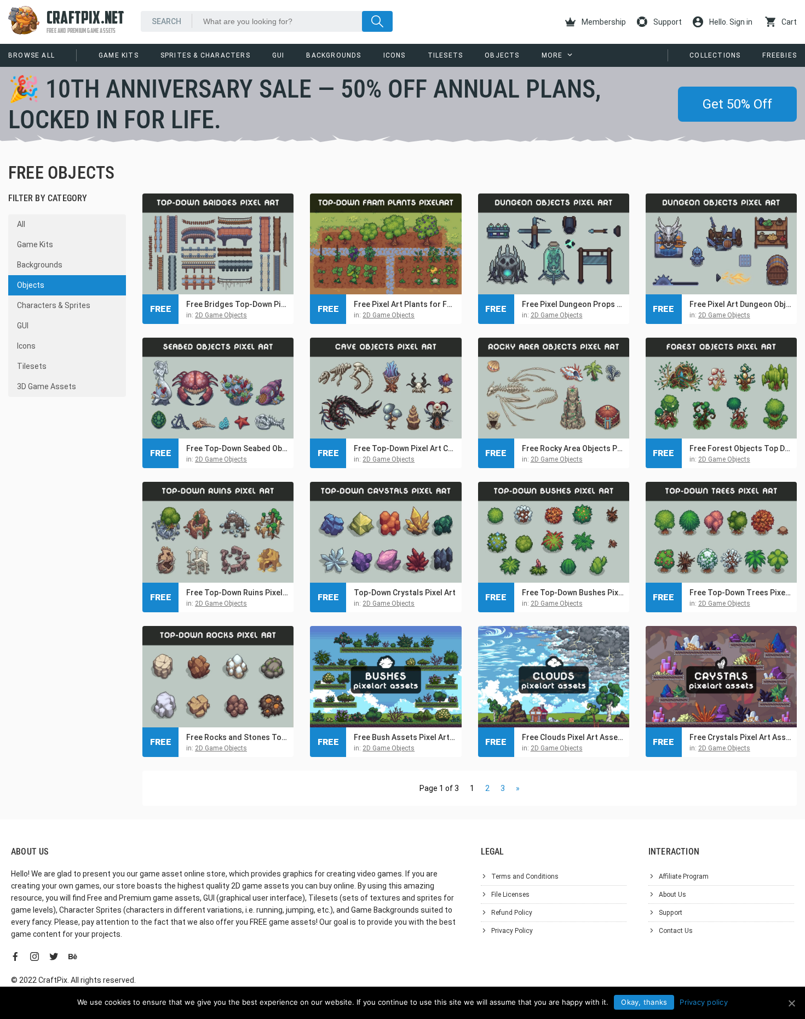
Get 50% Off (737, 104)
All (21, 224)
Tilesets (445, 55)
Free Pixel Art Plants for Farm (405, 304)
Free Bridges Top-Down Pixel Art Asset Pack (237, 304)
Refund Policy (511, 912)
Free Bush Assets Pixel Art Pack (405, 737)
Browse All (31, 55)
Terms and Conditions (525, 876)
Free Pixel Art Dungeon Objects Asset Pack (740, 304)
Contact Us (676, 931)
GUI (278, 55)
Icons (394, 55)
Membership (603, 22)
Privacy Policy (512, 931)
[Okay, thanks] (791, 1003)
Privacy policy (704, 1002)
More (552, 55)
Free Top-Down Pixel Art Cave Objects (405, 448)
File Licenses (510, 894)
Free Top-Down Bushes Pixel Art (573, 592)
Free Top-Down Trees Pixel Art (740, 592)
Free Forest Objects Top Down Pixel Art (740, 448)
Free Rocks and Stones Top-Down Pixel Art (237, 737)
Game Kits (119, 55)
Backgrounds (333, 55)
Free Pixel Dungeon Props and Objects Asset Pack (573, 304)
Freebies (779, 55)
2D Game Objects (221, 315)
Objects (502, 55)
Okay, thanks (644, 1002)
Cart (788, 22)
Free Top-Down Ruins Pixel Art (237, 592)
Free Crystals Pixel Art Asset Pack (740, 737)
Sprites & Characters (205, 55)
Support (667, 22)
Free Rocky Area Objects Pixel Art (573, 448)
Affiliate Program (684, 876)
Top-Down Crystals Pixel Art (405, 592)
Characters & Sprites (53, 305)
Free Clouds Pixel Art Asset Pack (573, 737)
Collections (714, 55)
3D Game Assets (46, 386)
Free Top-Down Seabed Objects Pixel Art (237, 448)
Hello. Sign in (730, 22)
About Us (672, 894)
